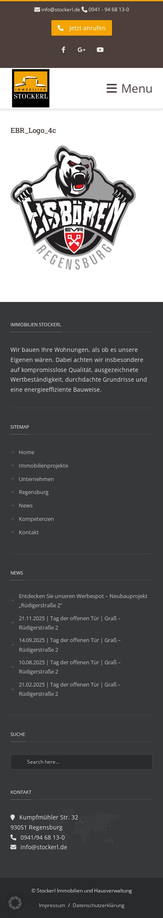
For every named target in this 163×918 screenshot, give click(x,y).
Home (26, 452)
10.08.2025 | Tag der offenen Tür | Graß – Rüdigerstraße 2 (70, 666)
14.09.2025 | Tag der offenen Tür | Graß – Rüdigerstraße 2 (70, 644)
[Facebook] (63, 50)
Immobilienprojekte (43, 465)
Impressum (52, 905)
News (26, 505)
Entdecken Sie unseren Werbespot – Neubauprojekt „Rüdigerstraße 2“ (83, 600)
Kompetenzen (36, 519)
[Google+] (81, 50)
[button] (15, 903)
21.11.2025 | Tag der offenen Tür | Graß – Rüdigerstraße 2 (70, 622)
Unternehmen (36, 479)
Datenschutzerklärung (99, 905)
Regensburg (33, 492)
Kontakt (29, 532)
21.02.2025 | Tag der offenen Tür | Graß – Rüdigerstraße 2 (70, 689)
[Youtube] (100, 50)
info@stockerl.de (60, 9)
